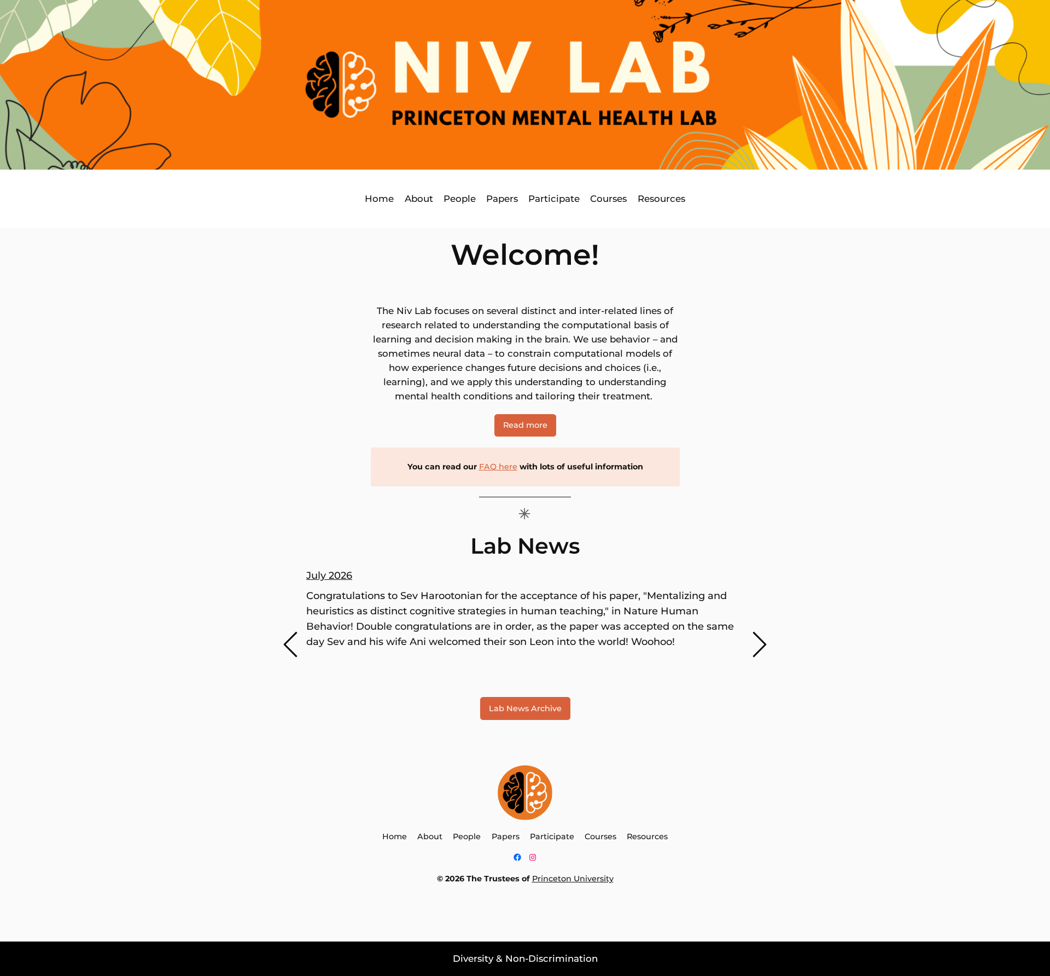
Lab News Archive (525, 708)
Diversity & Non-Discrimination (525, 958)
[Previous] (291, 644)
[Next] (759, 644)
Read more (525, 425)
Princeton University (573, 879)
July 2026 (329, 576)
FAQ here (498, 467)
